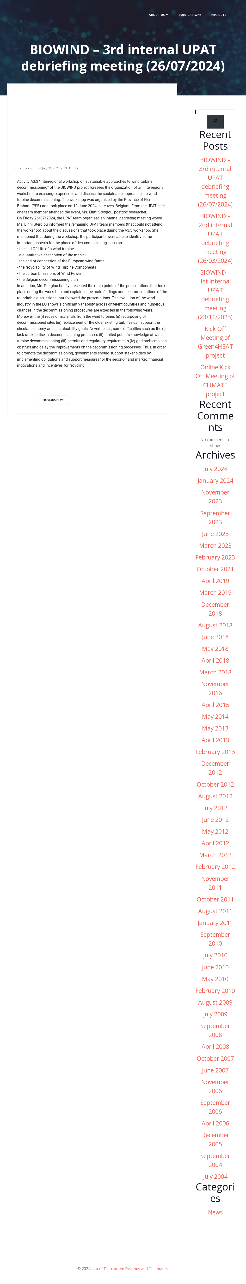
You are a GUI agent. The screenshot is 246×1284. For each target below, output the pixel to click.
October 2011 (215, 899)
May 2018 (215, 649)
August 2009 (215, 1002)
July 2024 (215, 469)
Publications (190, 15)
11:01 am (74, 168)
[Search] (215, 122)
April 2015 (215, 705)
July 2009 (215, 1014)
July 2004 (215, 1176)
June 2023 (215, 534)
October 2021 (215, 569)
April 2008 (215, 1046)
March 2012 (215, 855)
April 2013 (215, 740)
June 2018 (215, 637)
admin (24, 168)
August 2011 (215, 911)
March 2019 (215, 592)
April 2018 (215, 660)
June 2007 (215, 1070)
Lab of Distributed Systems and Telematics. (130, 1268)
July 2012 (215, 808)
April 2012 (215, 843)
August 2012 (215, 796)
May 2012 (215, 831)
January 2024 (215, 480)
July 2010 (215, 955)
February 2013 (215, 752)
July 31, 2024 (51, 168)
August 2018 (215, 625)
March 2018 (215, 672)
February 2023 (215, 557)
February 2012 (215, 867)
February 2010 (215, 991)
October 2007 (215, 1058)
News (215, 1212)
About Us (157, 15)
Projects (219, 15)
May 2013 (215, 728)
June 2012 (215, 820)
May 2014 (215, 716)
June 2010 (215, 967)
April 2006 (215, 1123)
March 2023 (215, 545)
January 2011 (215, 923)
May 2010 (215, 979)
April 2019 (215, 581)
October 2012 (215, 784)
